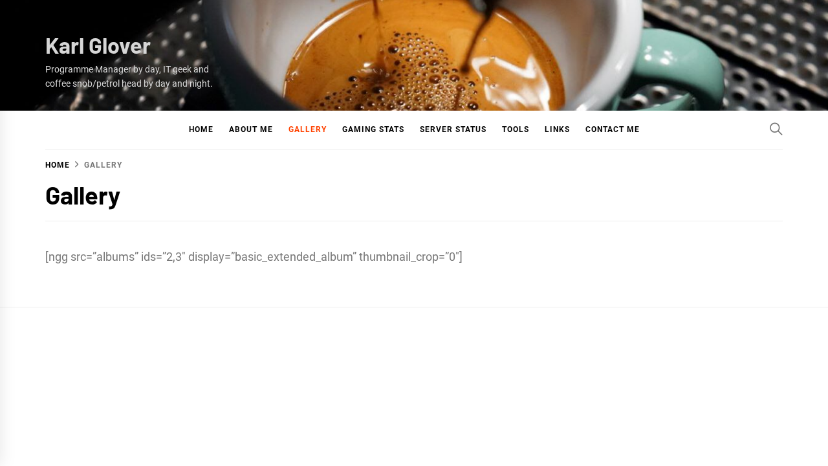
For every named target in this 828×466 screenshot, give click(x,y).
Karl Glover (98, 45)
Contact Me (612, 129)
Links (557, 129)
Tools (515, 129)
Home (201, 129)
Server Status (453, 129)
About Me (251, 129)
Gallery (308, 129)
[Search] (776, 129)
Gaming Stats (373, 129)
